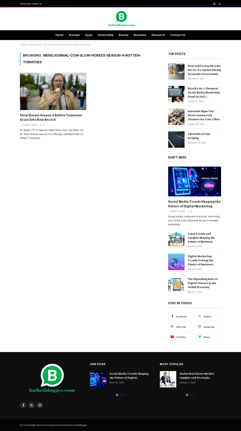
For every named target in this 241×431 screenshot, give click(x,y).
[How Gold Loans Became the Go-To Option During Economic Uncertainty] (176, 71)
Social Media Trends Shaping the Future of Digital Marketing (194, 203)
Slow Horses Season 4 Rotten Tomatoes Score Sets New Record (51, 117)
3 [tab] (123, 395)
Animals (74, 35)
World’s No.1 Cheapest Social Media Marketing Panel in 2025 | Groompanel (204, 92)
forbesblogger (80, 424)
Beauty (123, 35)
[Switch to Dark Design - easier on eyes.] (219, 3)
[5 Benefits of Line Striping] (176, 139)
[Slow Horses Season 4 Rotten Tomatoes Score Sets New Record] (53, 91)
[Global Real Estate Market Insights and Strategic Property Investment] (168, 379)
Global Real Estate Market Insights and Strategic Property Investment (196, 376)
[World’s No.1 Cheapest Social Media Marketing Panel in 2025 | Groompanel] (176, 94)
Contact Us (178, 35)
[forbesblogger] (120, 18)
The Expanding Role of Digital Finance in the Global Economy (202, 283)
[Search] (214, 4)
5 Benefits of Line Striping (199, 135)
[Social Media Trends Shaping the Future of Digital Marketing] (194, 181)
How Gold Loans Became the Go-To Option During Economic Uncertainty (204, 69)
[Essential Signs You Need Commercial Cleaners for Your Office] (176, 117)
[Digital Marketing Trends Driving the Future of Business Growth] (176, 262)
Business (140, 35)
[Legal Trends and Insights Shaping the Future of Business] (176, 239)
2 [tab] (120, 395)
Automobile (106, 35)
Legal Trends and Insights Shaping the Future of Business (201, 237)
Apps (88, 35)
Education (158, 35)
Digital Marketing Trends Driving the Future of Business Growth (200, 260)
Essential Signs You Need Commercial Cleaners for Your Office (204, 115)
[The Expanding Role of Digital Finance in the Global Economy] (176, 284)
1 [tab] (117, 395)
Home (60, 35)
